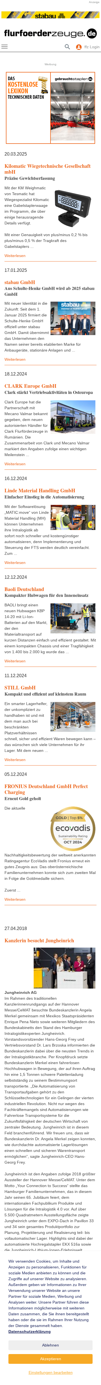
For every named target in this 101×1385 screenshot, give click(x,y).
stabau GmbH (19, 282)
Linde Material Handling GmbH (39, 490)
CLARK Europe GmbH (30, 385)
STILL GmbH (20, 687)
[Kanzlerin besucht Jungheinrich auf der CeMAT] (65, 968)
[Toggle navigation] (4, 46)
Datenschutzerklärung (29, 1331)
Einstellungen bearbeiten (51, 1372)
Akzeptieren (50, 1359)
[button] (8, 18)
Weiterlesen (15, 255)
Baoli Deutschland (24, 589)
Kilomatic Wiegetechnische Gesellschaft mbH (47, 169)
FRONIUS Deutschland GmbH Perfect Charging (46, 789)
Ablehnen (50, 1345)
